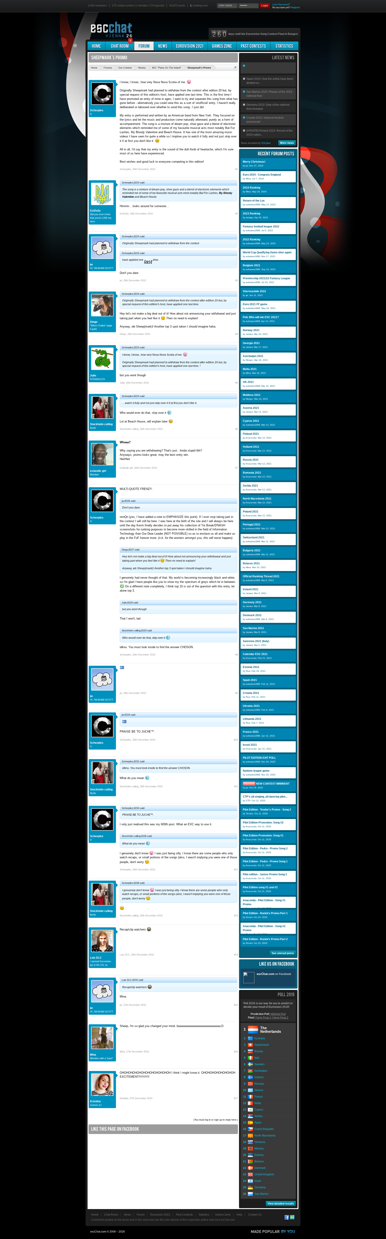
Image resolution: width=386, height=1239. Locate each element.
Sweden (258, 1064)
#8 (236, 654)
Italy (256, 1057)
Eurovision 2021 (160, 1214)
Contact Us (255, 1214)
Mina (93, 1054)
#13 (236, 915)
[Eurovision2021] (190, 46)
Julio (93, 375)
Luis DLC (96, 957)
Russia (258, 1051)
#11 (236, 786)
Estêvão (95, 210)
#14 (236, 954)
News (127, 1214)
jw (91, 264)
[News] (163, 46)
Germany (259, 1187)
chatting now (199, 5)
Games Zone (223, 1214)
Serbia (257, 1116)
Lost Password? (281, 4)
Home (95, 1214)
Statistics (204, 1214)
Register (295, 7)
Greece (258, 1090)
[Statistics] (284, 46)
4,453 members (97, 5)
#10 (236, 739)
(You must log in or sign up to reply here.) (215, 1119)
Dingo (93, 321)
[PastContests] (253, 46)
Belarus (258, 1161)
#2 (236, 213)
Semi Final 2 (280, 1017)
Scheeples (96, 110)
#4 (236, 334)
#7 (236, 467)
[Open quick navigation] (235, 67)
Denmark (259, 1168)
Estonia (258, 1155)
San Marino (261, 1193)
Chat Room (111, 1214)
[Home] (96, 46)
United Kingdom (263, 1174)
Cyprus (258, 1109)
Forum (141, 1214)
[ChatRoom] (119, 46)
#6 (236, 429)
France (258, 1096)
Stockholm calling (101, 424)
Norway (258, 1083)
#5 (236, 382)
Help (239, 1214)
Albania (258, 1148)
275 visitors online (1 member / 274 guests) (138, 5)
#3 (236, 280)
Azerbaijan (260, 1070)
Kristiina (95, 1101)
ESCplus (266, 143)
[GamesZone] (222, 46)
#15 (236, 1005)
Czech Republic (263, 1129)
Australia (259, 1038)
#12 (236, 869)
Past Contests (184, 1214)
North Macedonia (264, 1135)
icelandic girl (98, 470)
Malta (257, 1103)
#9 (236, 693)
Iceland (258, 1077)
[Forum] (144, 46)
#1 (236, 169)
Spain (257, 1122)
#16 (236, 1051)
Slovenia (259, 1142)
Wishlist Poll (278, 1014)
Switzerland (261, 1044)
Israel (257, 1180)
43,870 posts (177, 5)
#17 (236, 1098)
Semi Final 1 (263, 1017)
